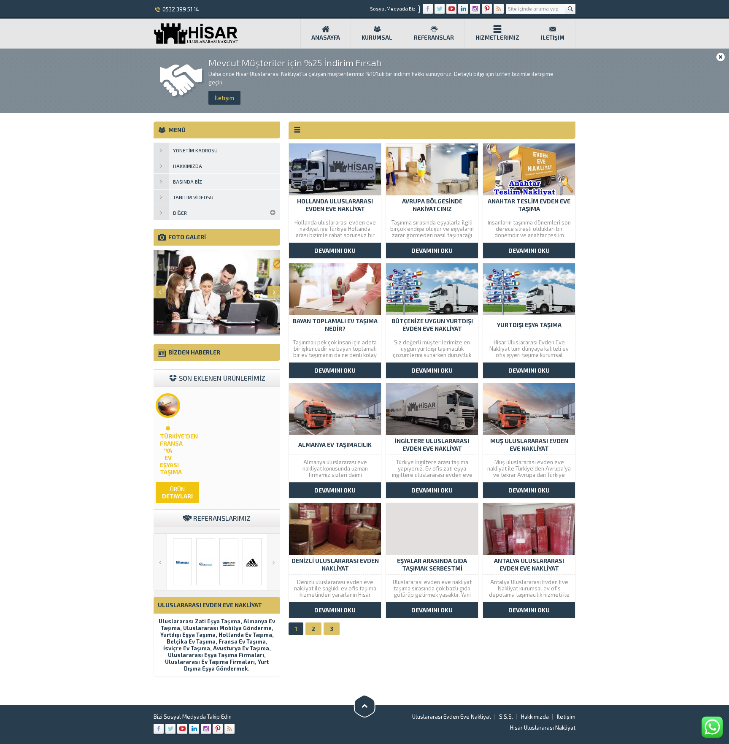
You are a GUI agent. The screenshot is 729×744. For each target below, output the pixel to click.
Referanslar (434, 37)
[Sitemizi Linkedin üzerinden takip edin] (463, 9)
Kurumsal (377, 37)
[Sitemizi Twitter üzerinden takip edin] (440, 9)
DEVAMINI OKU (335, 250)
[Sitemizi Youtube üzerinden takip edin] (451, 9)
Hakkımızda (535, 716)
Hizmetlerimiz (497, 37)
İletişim (552, 37)
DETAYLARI (177, 492)
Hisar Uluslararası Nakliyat (542, 727)
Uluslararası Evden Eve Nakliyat (451, 716)
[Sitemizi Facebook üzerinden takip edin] (428, 9)
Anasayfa (325, 37)
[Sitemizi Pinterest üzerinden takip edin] (487, 9)
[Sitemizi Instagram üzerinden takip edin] (475, 9)
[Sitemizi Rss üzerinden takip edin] (499, 9)
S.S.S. (506, 716)
